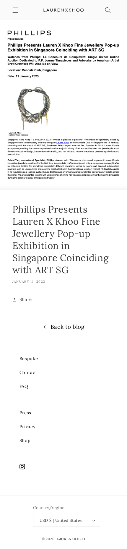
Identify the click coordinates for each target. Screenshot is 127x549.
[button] (15, 10)
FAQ (23, 386)
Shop (25, 440)
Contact (28, 372)
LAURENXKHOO (71, 539)
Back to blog (67, 326)
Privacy (27, 426)
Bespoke (28, 358)
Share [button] (25, 299)
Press (25, 412)
